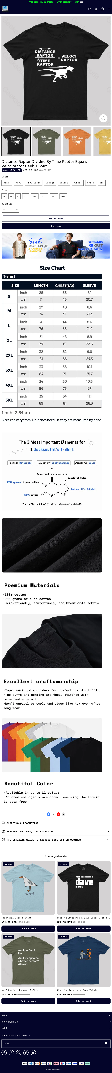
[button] (109, 9)
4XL (54, 196)
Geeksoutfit (57, 1069)
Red (102, 182)
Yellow (64, 182)
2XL (35, 196)
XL (25, 196)
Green (90, 182)
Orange (50, 182)
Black (7, 182)
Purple (78, 182)
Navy (18, 182)
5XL (63, 196)
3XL (44, 196)
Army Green (34, 182)
